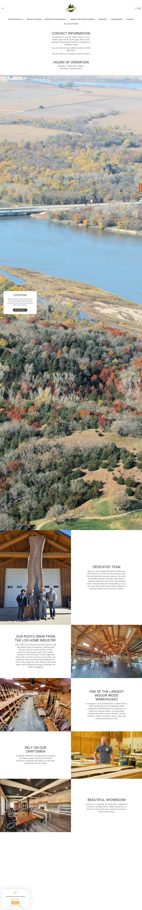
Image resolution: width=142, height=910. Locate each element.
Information (116, 19)
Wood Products (15, 19)
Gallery (130, 19)
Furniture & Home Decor (55, 19)
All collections (71, 24)
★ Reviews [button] (140, 188)
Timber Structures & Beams (82, 19)
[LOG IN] (136, 8)
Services (102, 19)
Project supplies (34, 19)
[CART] (139, 8)
